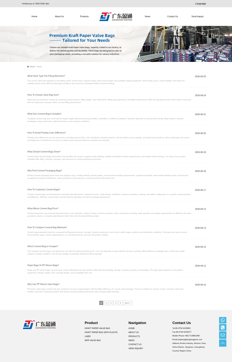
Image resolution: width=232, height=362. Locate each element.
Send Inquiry (197, 16)
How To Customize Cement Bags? (43, 189)
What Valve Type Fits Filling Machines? (46, 76)
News (147, 16)
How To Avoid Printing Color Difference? (46, 133)
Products (84, 16)
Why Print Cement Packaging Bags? (44, 170)
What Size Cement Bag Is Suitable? (44, 114)
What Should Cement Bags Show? (44, 152)
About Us (59, 16)
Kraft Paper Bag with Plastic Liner (101, 334)
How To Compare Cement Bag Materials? (47, 227)
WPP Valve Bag (93, 340)
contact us (172, 16)
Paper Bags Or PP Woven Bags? (43, 265)
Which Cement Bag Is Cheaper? (42, 246)
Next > (128, 303)
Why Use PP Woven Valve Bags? (43, 284)
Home (34, 16)
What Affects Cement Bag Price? (42, 208)
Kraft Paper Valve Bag (97, 328)
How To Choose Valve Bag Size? (43, 95)
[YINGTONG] (116, 16)
